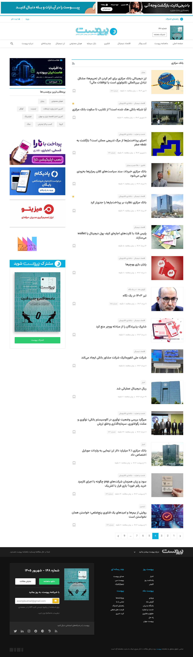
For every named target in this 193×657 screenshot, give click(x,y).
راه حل (151, 617)
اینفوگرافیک (119, 584)
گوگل (21, 108)
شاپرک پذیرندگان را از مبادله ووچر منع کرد (121, 326)
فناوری (143, 165)
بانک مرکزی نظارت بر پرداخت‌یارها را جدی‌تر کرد (118, 202)
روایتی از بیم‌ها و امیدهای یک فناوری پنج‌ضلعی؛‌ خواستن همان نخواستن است (109, 514)
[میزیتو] (37, 213)
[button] (12, 43)
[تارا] (37, 151)
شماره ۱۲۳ (111, 432)
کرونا (61, 124)
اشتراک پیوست (37, 340)
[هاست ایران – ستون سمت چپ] (37, 72)
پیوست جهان (148, 621)
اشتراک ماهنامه (159, 34)
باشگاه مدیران (148, 605)
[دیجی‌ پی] (144, 8)
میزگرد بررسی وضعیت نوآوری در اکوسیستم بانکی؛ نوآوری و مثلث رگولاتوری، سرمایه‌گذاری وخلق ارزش (112, 421)
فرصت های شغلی (117, 609)
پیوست (158, 649)
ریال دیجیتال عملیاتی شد (131, 388)
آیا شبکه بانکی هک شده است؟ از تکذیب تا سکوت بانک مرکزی (109, 109)
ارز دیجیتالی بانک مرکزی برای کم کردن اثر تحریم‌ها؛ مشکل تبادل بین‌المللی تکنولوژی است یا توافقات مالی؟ (112, 80)
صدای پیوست (118, 576)
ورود (27, 19)
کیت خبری (120, 613)
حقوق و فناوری (148, 613)
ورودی (151, 598)
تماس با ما (120, 601)
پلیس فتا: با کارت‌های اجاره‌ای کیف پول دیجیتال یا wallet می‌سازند (112, 235)
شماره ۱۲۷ (114, 91)
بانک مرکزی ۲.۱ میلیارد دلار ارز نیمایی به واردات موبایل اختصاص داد (114, 452)
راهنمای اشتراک (172, 19)
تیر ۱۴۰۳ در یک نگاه (134, 295)
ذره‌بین (142, 506)
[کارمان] (37, 243)
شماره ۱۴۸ (162, 28)
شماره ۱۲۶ (111, 153)
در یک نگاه (132, 289)
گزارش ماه (141, 289)
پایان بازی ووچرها (135, 264)
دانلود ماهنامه (49, 581)
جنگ (29, 124)
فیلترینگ (28, 116)
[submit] (55, 600)
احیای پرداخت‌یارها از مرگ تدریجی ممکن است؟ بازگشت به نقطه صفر (111, 142)
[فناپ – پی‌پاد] (37, 181)
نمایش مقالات (25, 581)
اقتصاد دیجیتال (139, 103)
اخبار (143, 382)
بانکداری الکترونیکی (125, 103)
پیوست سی (119, 580)
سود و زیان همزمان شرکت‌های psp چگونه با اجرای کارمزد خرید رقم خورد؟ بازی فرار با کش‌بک (112, 483)
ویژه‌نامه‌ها (120, 598)
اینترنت (33, 108)
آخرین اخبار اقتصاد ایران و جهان (51, 116)
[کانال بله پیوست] (48, 8)
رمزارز (143, 72)
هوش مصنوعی (57, 101)
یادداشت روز (149, 580)
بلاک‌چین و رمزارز (132, 165)
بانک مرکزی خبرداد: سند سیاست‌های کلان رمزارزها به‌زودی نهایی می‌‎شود (111, 173)
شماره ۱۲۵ (113, 303)
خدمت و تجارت (139, 134)
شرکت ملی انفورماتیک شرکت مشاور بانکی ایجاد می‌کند (113, 357)
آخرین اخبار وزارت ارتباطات (53, 108)
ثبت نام (14, 19)
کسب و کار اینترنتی (45, 124)
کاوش (151, 584)
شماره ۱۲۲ (109, 494)
